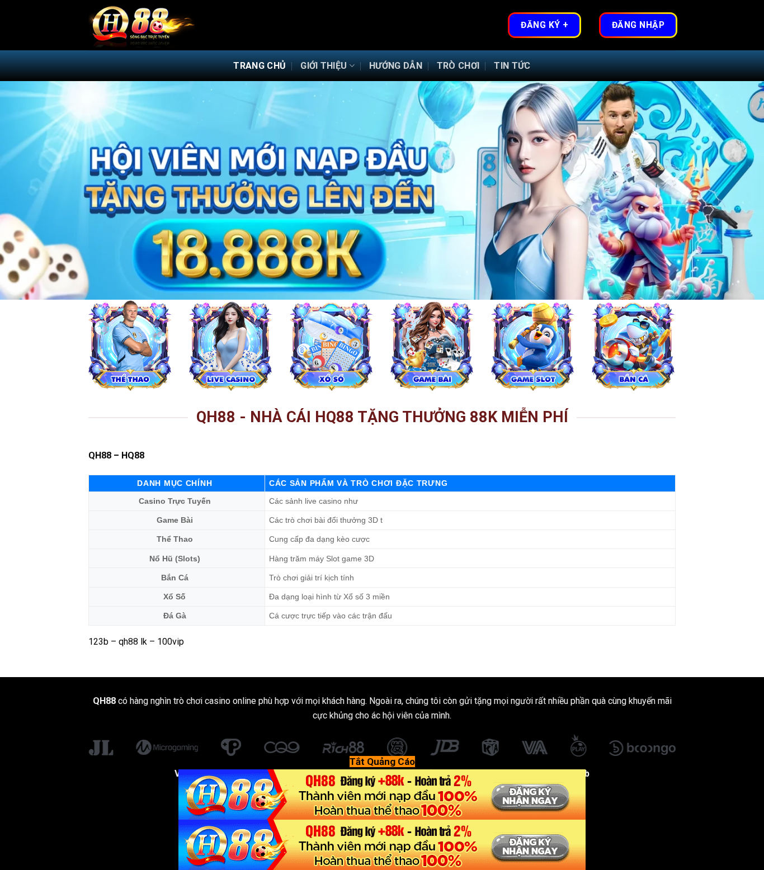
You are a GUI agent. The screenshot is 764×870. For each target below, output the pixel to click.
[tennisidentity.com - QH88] (144, 25)
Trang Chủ (259, 65)
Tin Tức (512, 65)
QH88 (99, 455)
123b (98, 641)
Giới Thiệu (323, 65)
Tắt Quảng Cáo (382, 761)
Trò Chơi (458, 65)
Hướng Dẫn (395, 65)
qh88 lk (133, 641)
